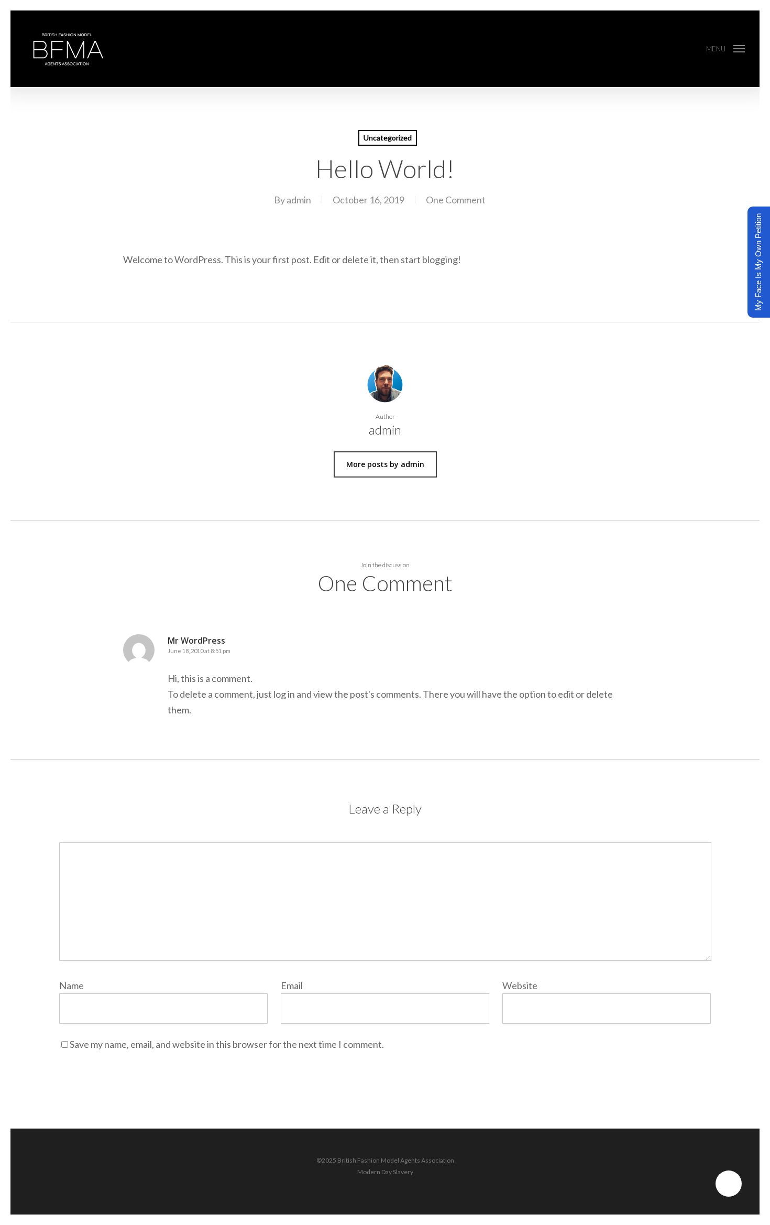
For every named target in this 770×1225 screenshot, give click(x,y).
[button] (725, 48)
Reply (620, 647)
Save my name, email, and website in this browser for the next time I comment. (227, 1044)
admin (299, 199)
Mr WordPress (196, 640)
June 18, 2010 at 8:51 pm (199, 650)
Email (294, 985)
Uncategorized (388, 137)
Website (519, 985)
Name (74, 985)
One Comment (456, 199)
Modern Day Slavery (385, 1172)
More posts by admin (385, 464)
